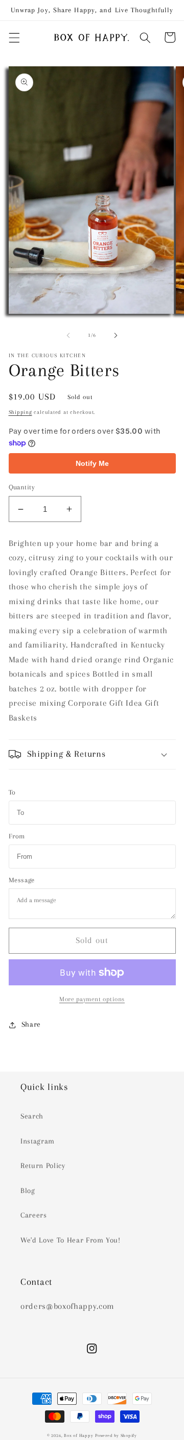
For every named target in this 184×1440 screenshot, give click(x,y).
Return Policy (42, 1165)
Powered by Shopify (116, 1435)
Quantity (22, 487)
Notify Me (92, 463)
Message (22, 880)
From (17, 836)
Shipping (20, 412)
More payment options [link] (92, 999)
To (12, 792)
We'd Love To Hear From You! (70, 1240)
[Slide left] (68, 335)
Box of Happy (78, 1435)
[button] (14, 37)
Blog (27, 1190)
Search (31, 1116)
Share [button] (31, 1024)
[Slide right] (115, 335)
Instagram (37, 1141)
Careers (33, 1215)
